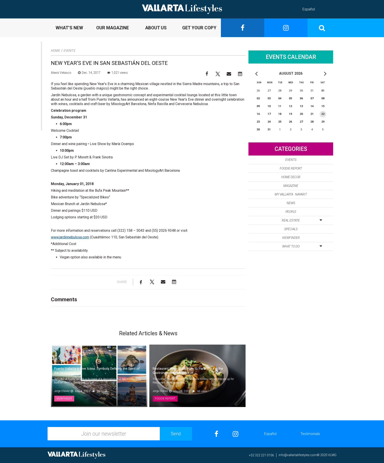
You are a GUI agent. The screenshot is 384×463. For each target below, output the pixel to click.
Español (308, 9)
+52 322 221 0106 (261, 455)
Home (55, 51)
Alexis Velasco (61, 72)
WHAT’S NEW (69, 27)
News (291, 203)
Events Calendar (291, 57)
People (291, 212)
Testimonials (310, 434)
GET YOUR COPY (199, 27)
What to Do (291, 246)
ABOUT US (156, 27)
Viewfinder (291, 237)
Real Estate (291, 220)
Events (69, 51)
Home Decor (290, 177)
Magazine (290, 186)
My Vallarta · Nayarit (291, 194)
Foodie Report (291, 168)
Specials (291, 229)
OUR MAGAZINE (112, 27)
